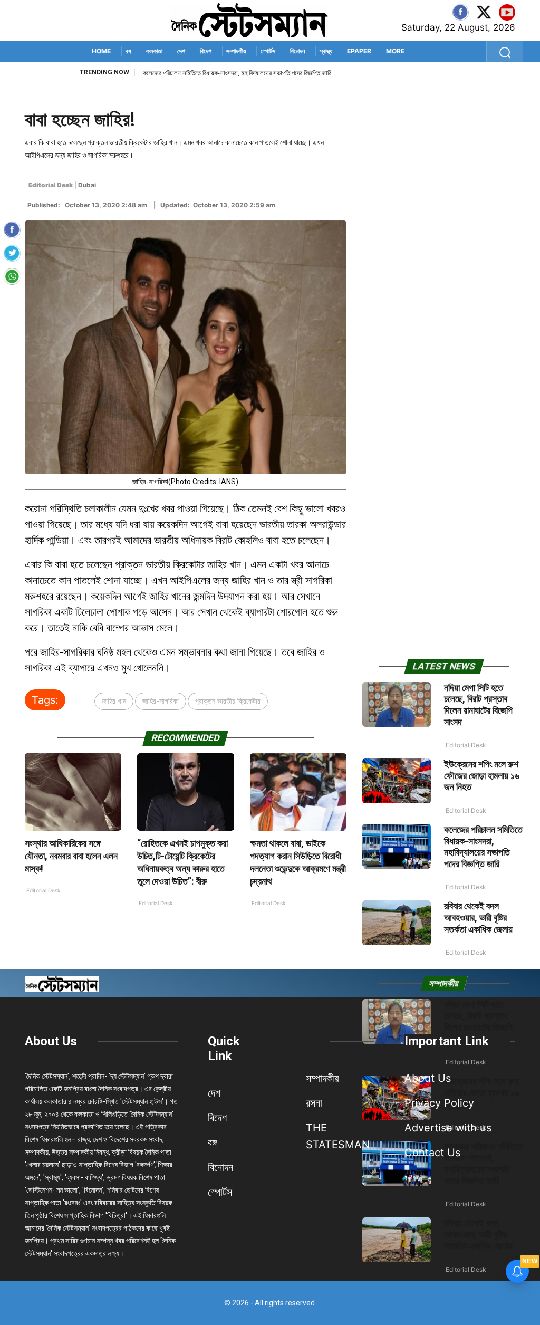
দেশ (181, 51)
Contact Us (432, 1152)
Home (101, 51)
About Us (51, 1041)
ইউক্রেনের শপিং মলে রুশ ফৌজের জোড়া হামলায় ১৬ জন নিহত (481, 775)
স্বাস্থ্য (326, 51)
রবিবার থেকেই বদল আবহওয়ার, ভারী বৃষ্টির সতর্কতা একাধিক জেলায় (478, 917)
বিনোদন (297, 51)
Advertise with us (447, 1127)
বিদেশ (205, 51)
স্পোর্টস (268, 51)
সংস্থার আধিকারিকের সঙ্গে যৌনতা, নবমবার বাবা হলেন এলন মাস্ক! (71, 856)
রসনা (314, 1103)
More (395, 51)
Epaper (359, 51)
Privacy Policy (439, 1103)
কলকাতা (154, 51)
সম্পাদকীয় (236, 51)
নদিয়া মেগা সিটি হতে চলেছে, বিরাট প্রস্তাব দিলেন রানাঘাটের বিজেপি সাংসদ (478, 704)
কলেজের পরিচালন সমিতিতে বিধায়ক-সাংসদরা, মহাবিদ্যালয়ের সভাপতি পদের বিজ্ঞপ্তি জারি (237, 73)
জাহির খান (114, 700)
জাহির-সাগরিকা (160, 700)
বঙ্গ (128, 51)
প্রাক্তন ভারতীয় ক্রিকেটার (228, 700)
